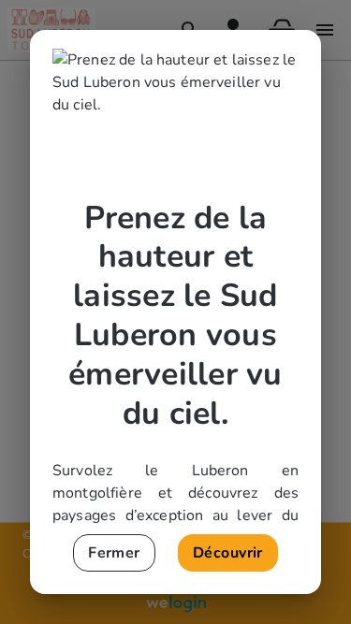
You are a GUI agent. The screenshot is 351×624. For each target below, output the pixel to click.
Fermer (114, 553)
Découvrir (228, 553)
